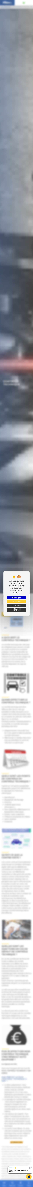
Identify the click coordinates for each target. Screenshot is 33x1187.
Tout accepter (16, 598)
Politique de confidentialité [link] (16, 609)
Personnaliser (16, 605)
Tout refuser (16, 601)
